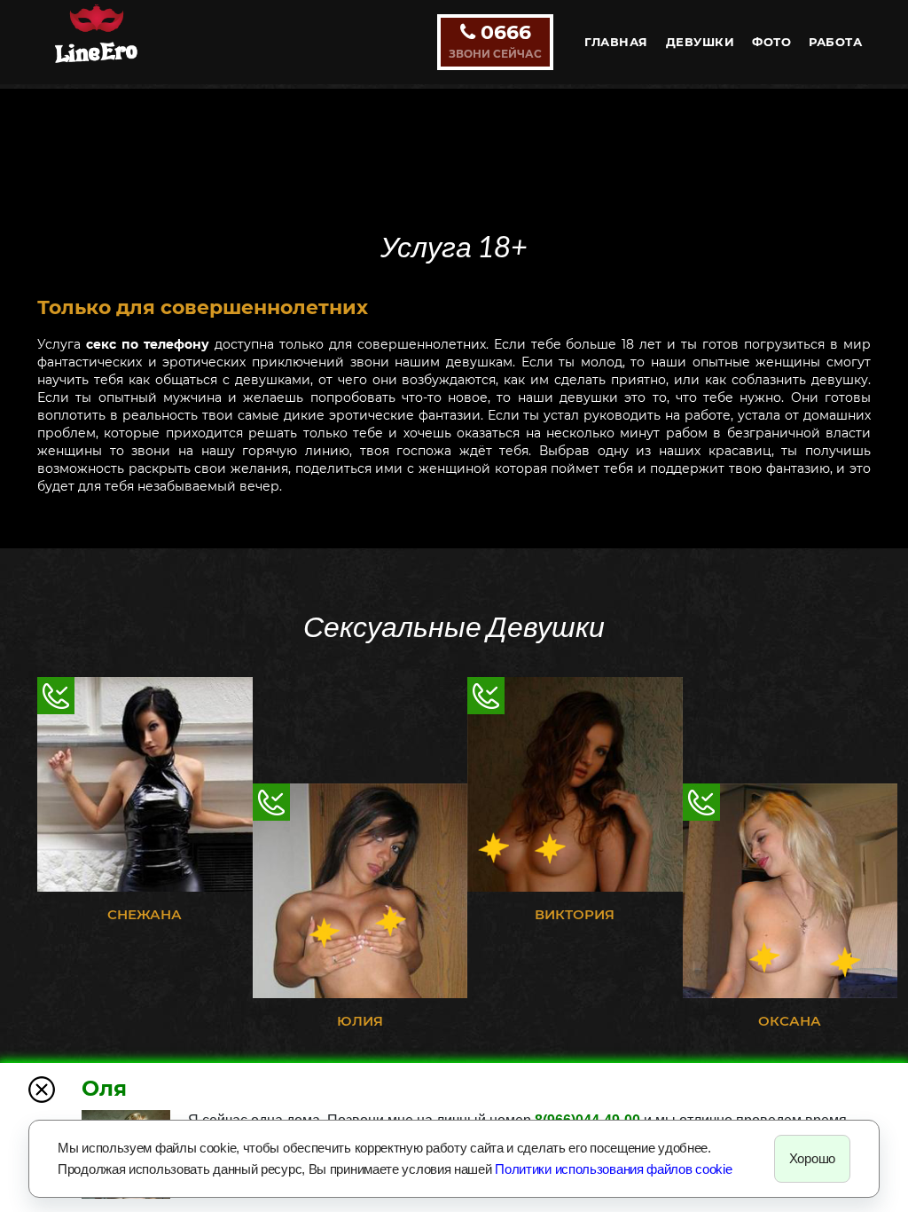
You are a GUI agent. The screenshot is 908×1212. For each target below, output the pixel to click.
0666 (495, 40)
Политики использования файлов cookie (613, 1169)
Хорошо (812, 1158)
